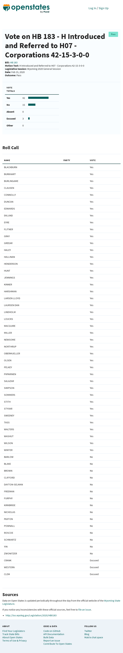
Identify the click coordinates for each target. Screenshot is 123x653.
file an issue (84, 609)
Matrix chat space (93, 637)
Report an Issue (51, 640)
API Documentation (53, 634)
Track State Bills (10, 634)
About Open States (12, 637)
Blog (86, 634)
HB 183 (13, 62)
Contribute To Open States (57, 643)
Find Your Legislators (13, 630)
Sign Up (104, 8)
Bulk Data (48, 637)
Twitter (88, 630)
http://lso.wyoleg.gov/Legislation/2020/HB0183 (31, 615)
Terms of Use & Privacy (14, 640)
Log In (92, 8)
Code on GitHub (51, 630)
